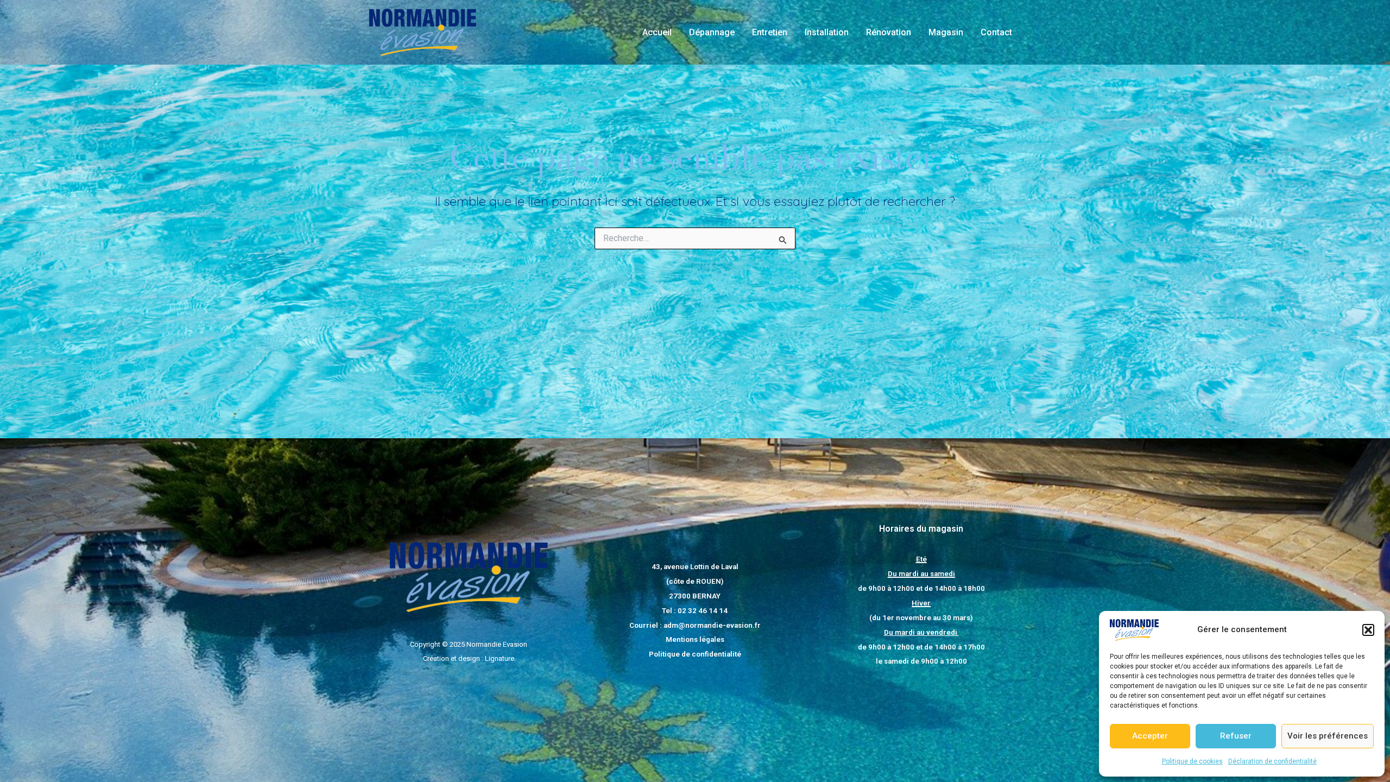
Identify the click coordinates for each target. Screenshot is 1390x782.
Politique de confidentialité (695, 654)
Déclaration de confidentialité (1272, 761)
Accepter (1150, 736)
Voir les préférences (1327, 736)
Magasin (945, 32)
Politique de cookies (1192, 761)
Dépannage (712, 32)
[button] (1368, 630)
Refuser (1236, 736)
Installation (827, 32)
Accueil (657, 32)
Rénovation (888, 32)
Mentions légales (695, 639)
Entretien (769, 32)
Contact (996, 32)
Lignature (499, 658)
